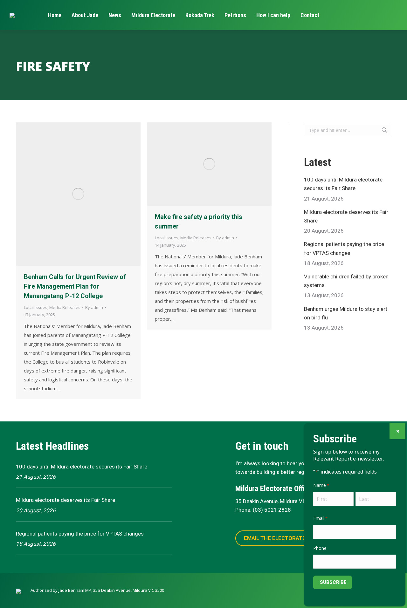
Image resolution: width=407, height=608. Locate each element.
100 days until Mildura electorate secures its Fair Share (343, 183)
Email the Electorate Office (284, 538)
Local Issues (35, 307)
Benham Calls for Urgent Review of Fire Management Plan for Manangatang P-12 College (75, 286)
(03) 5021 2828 (272, 510)
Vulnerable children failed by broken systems (346, 280)
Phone (320, 548)
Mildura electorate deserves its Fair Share (346, 216)
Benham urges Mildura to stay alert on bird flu (345, 313)
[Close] (397, 431)
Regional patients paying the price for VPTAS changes (344, 248)
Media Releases (64, 307)
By (94, 307)
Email (320, 518)
